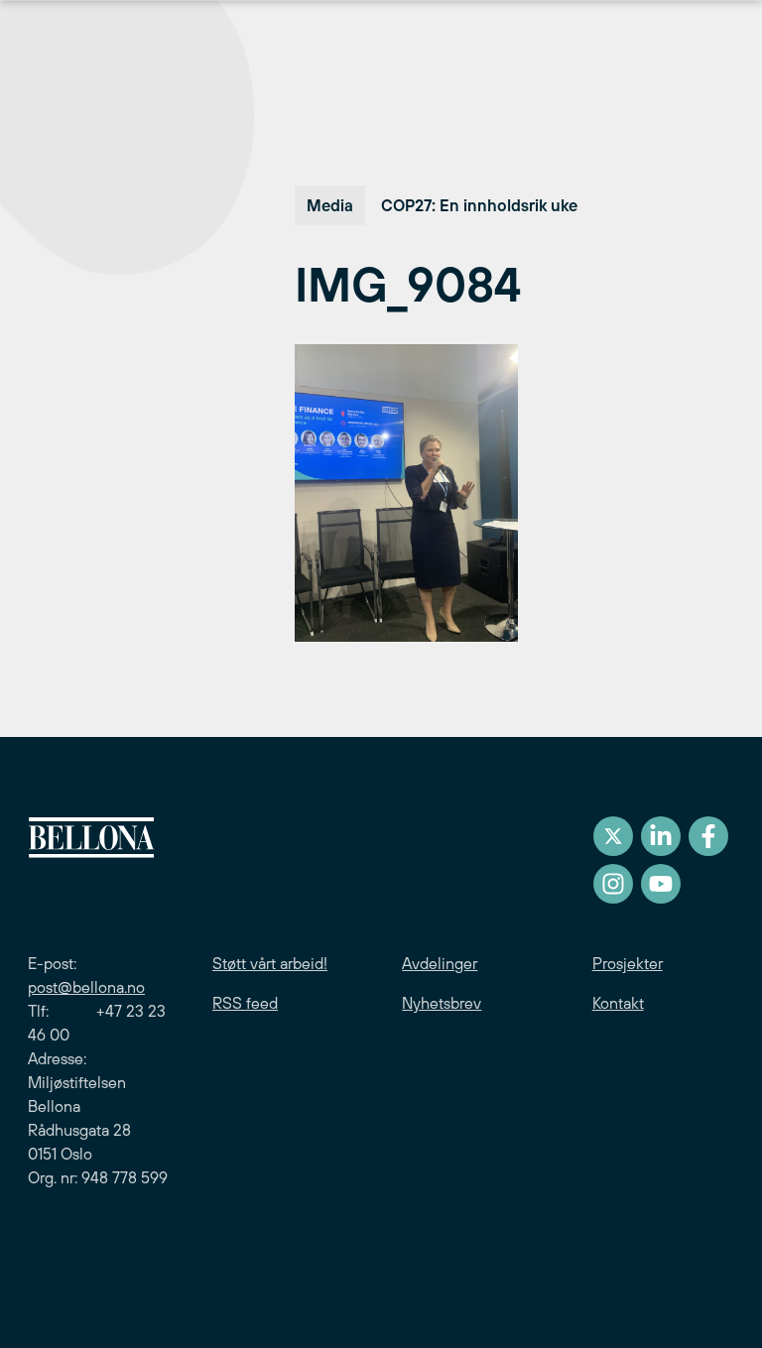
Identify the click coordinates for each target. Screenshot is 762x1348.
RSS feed (245, 1003)
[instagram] (613, 884)
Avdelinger (439, 963)
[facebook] (708, 836)
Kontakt (618, 1003)
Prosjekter (627, 963)
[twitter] (613, 836)
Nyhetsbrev (441, 1003)
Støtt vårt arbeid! (269, 963)
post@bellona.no (86, 987)
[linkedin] (661, 836)
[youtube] (661, 884)
